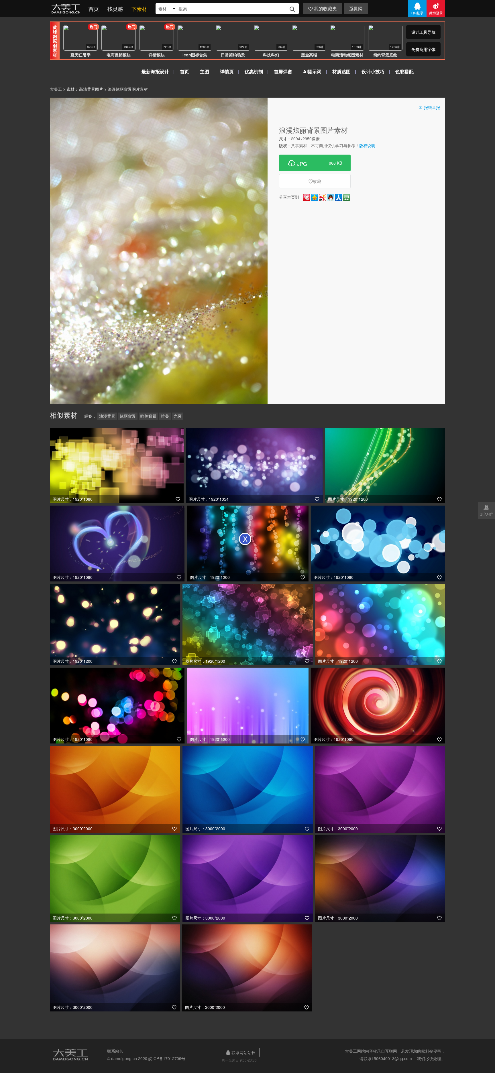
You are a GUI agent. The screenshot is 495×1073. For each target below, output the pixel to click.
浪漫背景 (107, 416)
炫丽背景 (128, 416)
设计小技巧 (373, 71)
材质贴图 (341, 71)
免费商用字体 (423, 49)
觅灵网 (356, 8)
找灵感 (115, 8)
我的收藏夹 (322, 8)
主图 (204, 71)
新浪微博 (322, 197)
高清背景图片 (91, 89)
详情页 (227, 71)
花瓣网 (306, 197)
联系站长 (115, 1051)
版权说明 (367, 145)
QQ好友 (330, 197)
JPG (315, 163)
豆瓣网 (346, 197)
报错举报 (429, 107)
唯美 (165, 416)
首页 (94, 8)
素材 (70, 89)
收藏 (315, 181)
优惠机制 (254, 71)
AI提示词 (312, 71)
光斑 (178, 416)
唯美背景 (148, 416)
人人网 (338, 197)
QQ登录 (417, 8)
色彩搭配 (404, 71)
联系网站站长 (241, 1052)
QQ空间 (314, 197)
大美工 (67, 8)
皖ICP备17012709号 (166, 1058)
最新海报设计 (155, 71)
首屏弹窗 (283, 71)
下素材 (139, 8)
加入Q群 (486, 510)
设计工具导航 (423, 32)
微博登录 (436, 8)
